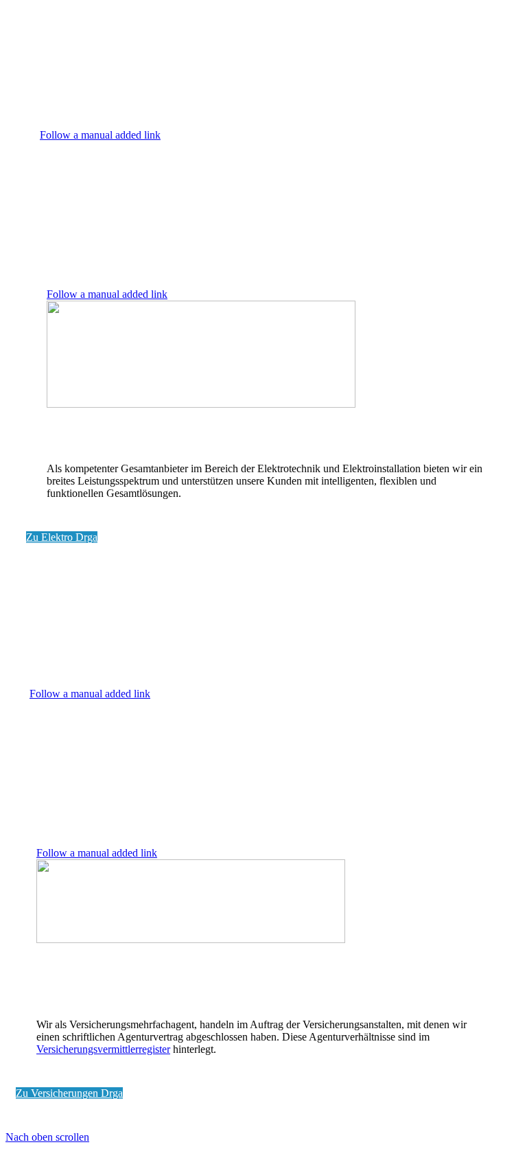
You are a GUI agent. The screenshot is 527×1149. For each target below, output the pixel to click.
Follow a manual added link (100, 135)
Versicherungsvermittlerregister (103, 1049)
